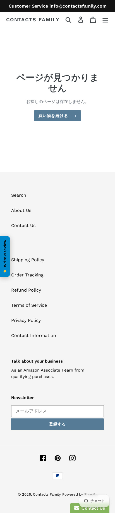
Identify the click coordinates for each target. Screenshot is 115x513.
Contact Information (33, 335)
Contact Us (23, 225)
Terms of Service (29, 305)
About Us (21, 210)
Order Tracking (27, 275)
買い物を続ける (53, 115)
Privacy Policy (26, 320)
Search (18, 195)
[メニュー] (105, 19)
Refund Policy (26, 290)
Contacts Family (32, 19)
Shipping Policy (27, 259)
